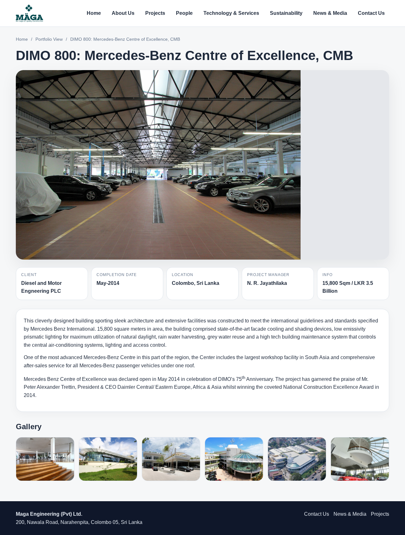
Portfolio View (49, 39)
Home (94, 13)
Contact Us (371, 13)
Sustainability (286, 13)
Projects (155, 13)
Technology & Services (231, 13)
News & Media (330, 13)
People (184, 13)
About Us (123, 13)
